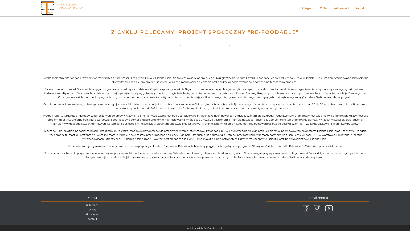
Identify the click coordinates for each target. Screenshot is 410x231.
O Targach (307, 8)
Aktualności (341, 8)
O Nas (324, 8)
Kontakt (360, 8)
